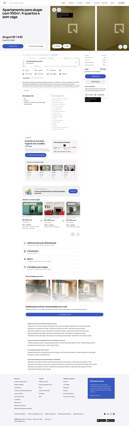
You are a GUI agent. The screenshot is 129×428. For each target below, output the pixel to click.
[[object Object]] (71, 14)
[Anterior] (120, 47)
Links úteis (104, 3)
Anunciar (79, 3)
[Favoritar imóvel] (59, 10)
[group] (32, 216)
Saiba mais (73, 191)
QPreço (88, 3)
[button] (51, 244)
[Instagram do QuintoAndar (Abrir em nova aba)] (108, 414)
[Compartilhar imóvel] (54, 10)
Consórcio (96, 3)
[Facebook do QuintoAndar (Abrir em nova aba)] (105, 414)
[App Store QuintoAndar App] (111, 420)
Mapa (67, 46)
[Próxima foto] (39, 208)
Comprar (71, 3)
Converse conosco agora (36, 46)
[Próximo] (125, 47)
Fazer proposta (95, 81)
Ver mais (26, 90)
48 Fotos (58, 46)
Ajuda (112, 3)
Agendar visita (13, 46)
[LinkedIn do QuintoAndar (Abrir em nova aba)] (114, 414)
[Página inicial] (4, 2)
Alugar (63, 3)
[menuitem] (64, 3)
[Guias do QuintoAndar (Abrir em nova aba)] (111, 414)
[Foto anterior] (25, 208)
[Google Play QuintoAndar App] (101, 420)
